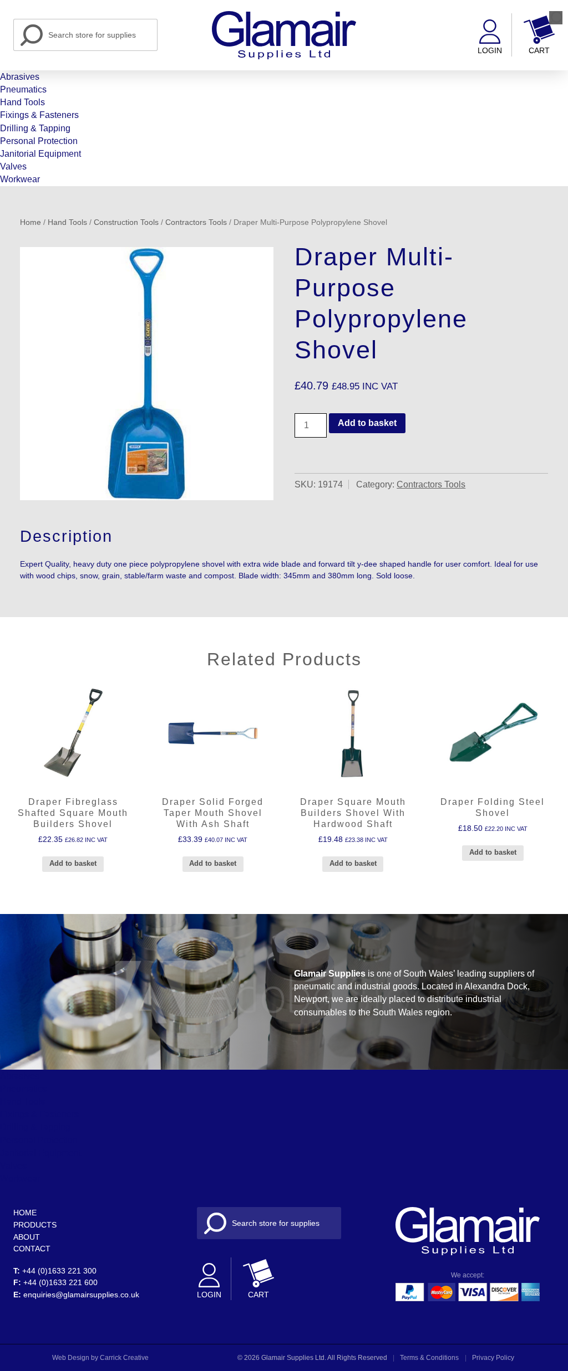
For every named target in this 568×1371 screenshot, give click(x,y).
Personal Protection (39, 141)
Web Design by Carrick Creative (100, 1358)
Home (30, 222)
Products (35, 1224)
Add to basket (367, 423)
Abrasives (19, 76)
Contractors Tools (196, 222)
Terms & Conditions (429, 1358)
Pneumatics (23, 89)
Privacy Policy (493, 1358)
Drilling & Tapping (35, 128)
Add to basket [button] (73, 863)
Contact (31, 1248)
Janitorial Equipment (40, 153)
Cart (539, 51)
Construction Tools (126, 222)
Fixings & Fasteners (39, 115)
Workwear (20, 179)
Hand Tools (22, 102)
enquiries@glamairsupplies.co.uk (81, 1294)
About (26, 1237)
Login (490, 51)
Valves (13, 166)
